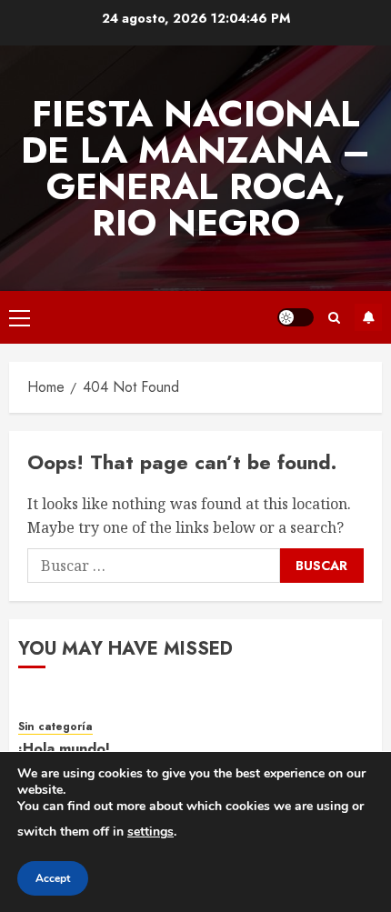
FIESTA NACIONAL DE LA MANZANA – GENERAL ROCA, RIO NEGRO (195, 168)
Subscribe (368, 317)
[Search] (334, 318)
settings (150, 831)
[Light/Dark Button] (295, 317)
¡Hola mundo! (64, 748)
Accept (52, 878)
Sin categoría (55, 727)
